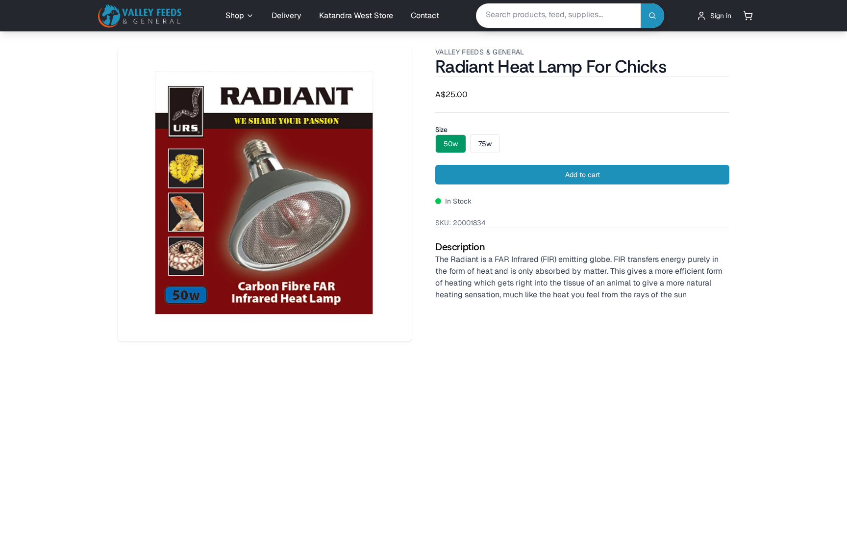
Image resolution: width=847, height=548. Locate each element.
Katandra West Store (356, 15)
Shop (234, 15)
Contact (425, 15)
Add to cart (582, 174)
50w (451, 143)
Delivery (286, 15)
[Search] (652, 15)
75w (485, 143)
